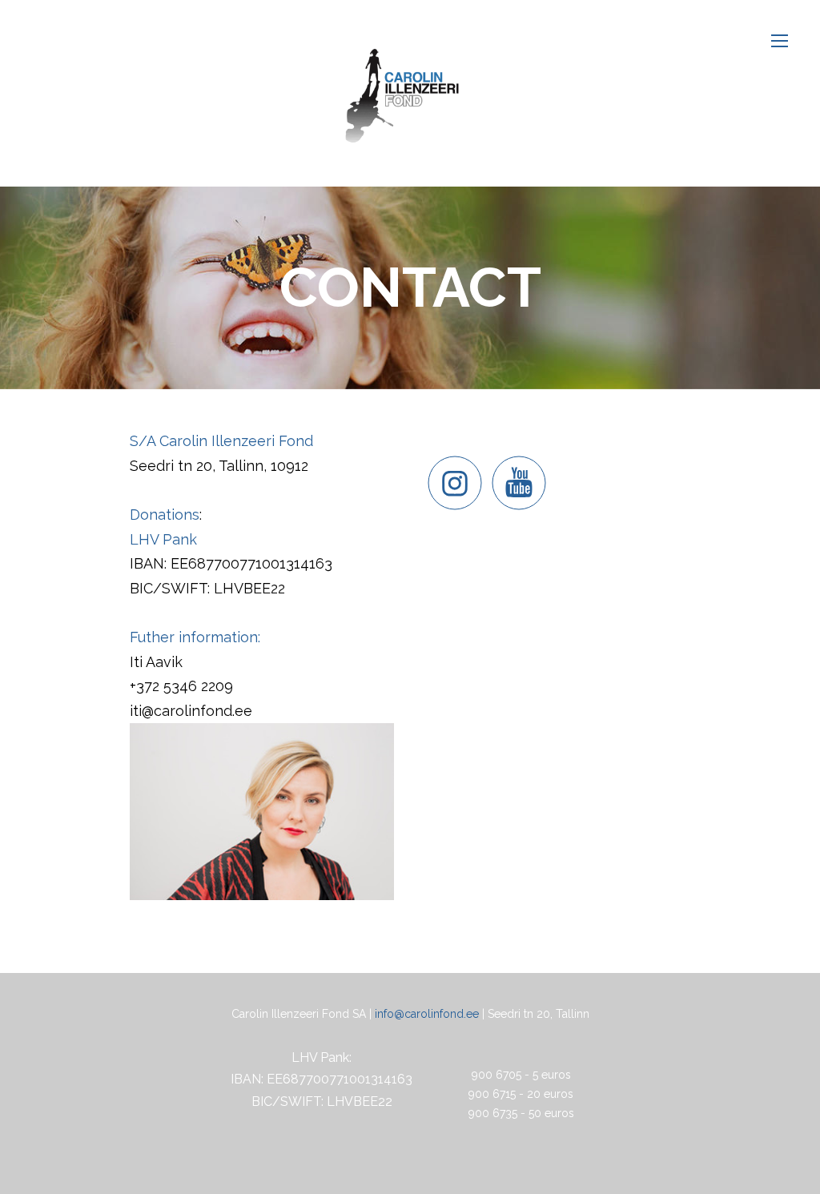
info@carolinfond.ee (427, 1013)
